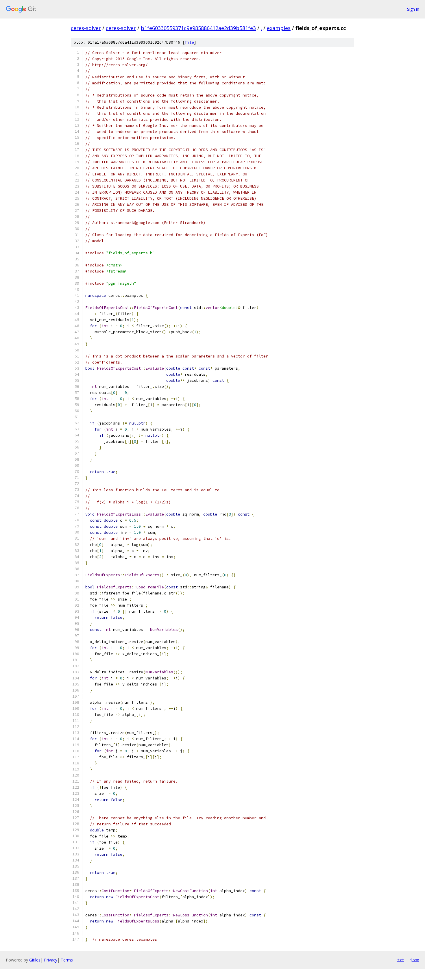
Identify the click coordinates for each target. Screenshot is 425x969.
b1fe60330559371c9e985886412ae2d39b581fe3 (198, 28)
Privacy (50, 960)
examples (279, 28)
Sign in (413, 9)
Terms (67, 960)
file (189, 42)
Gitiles (34, 960)
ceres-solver (86, 28)
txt (400, 959)
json (414, 959)
